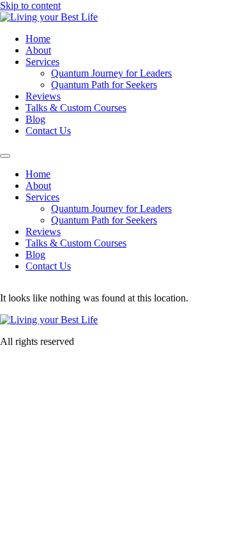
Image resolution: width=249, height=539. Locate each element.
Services (42, 61)
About (38, 50)
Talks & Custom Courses (76, 107)
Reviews (43, 96)
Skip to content (30, 5)
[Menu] (5, 156)
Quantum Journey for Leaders (111, 73)
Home (38, 38)
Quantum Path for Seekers (104, 84)
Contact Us (48, 130)
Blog (35, 119)
